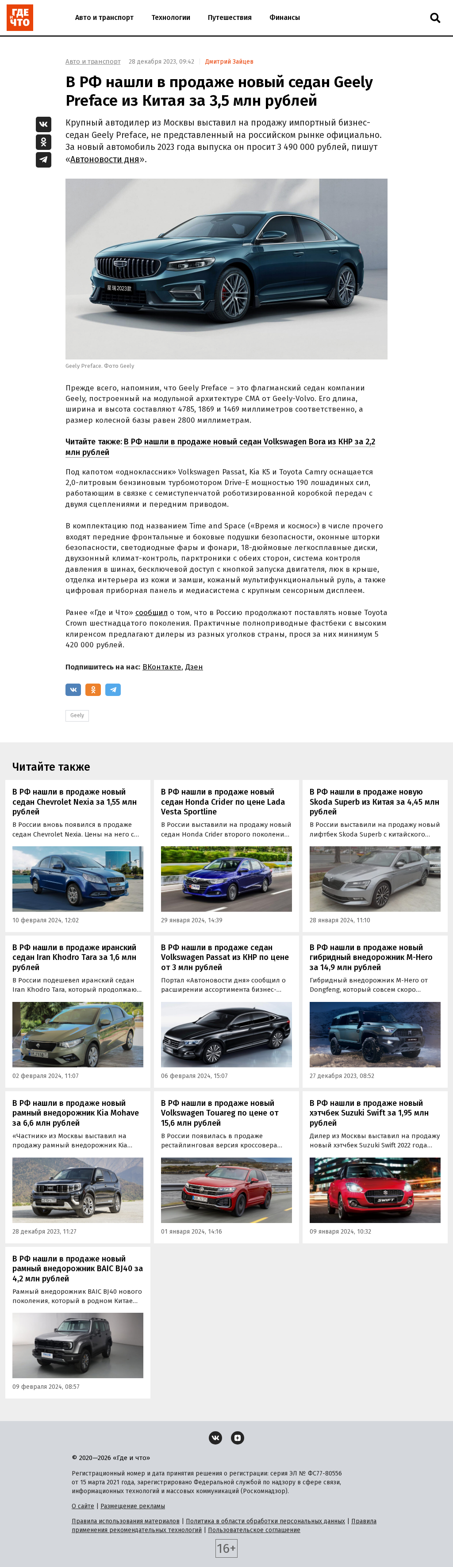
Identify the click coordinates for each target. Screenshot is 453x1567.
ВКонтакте (161, 667)
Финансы (284, 17)
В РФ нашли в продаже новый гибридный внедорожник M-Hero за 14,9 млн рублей (371, 957)
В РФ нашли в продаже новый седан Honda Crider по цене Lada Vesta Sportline (223, 802)
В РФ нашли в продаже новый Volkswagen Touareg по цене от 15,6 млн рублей (219, 1113)
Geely (77, 715)
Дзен (194, 667)
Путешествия (230, 17)
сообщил (151, 612)
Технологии (170, 17)
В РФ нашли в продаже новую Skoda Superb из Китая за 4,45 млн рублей (374, 802)
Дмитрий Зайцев (229, 61)
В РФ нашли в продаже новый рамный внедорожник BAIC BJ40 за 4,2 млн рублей (77, 1269)
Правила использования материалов (126, 1521)
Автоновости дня (104, 159)
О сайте (83, 1506)
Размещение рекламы (132, 1506)
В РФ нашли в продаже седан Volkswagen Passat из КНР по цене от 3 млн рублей (225, 957)
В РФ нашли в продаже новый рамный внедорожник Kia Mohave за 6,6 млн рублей (75, 1113)
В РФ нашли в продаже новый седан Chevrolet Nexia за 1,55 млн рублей (74, 802)
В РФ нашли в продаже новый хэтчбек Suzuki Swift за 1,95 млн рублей (369, 1113)
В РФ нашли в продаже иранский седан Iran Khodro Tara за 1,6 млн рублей (74, 957)
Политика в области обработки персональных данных (265, 1521)
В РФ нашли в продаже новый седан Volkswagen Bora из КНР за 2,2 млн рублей (220, 447)
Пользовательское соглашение (254, 1530)
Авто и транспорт (104, 17)
